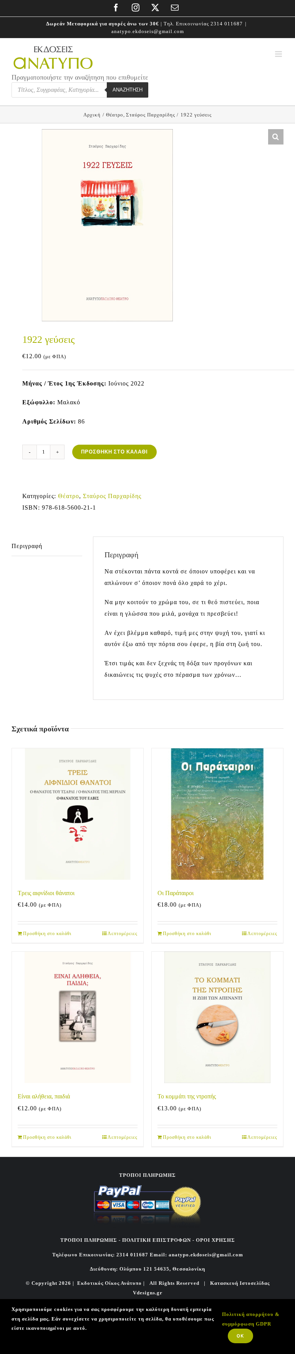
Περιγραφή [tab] (27, 546)
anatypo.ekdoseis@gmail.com (147, 31)
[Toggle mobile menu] (279, 54)
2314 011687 (226, 24)
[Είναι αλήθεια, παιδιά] (77, 1017)
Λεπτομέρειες (123, 933)
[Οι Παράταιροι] (217, 814)
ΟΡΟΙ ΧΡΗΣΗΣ (214, 1240)
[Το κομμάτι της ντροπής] (217, 1017)
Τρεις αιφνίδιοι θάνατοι (46, 893)
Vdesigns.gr (147, 1293)
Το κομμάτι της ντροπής (186, 1096)
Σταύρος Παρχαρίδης (112, 496)
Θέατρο (68, 496)
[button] (275, 137)
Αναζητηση (128, 90)
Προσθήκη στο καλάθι (114, 452)
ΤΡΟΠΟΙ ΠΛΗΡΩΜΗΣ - (90, 1240)
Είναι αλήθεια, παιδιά (44, 1096)
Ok (240, 1336)
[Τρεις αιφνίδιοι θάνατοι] (77, 814)
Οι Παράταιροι (175, 893)
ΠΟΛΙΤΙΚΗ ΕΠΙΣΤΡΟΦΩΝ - (158, 1240)
